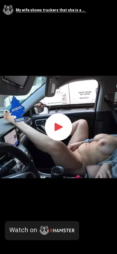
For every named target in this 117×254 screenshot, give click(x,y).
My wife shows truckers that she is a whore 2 (51, 10)
